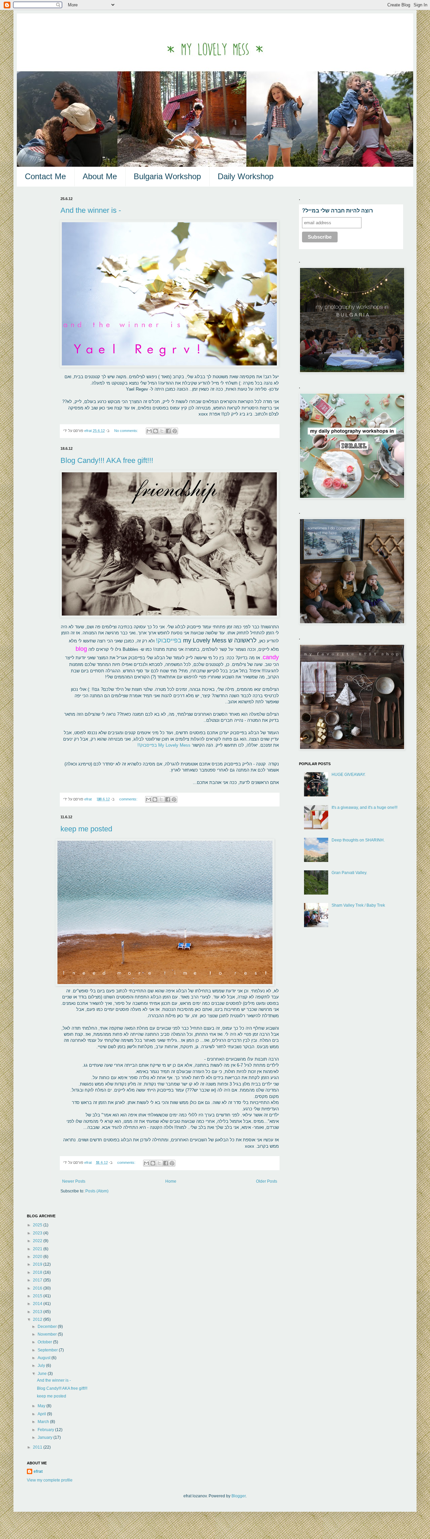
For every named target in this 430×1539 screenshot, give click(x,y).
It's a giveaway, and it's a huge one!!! (364, 807)
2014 (38, 1303)
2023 (38, 1233)
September (48, 1350)
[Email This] (149, 431)
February (46, 1429)
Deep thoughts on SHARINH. (358, 840)
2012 (38, 1319)
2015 (38, 1296)
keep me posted (86, 829)
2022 (38, 1240)
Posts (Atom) (97, 1191)
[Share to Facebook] (168, 431)
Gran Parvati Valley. (349, 872)
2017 (38, 1280)
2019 (38, 1264)
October (45, 1342)
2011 (38, 1447)
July (42, 1365)
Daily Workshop (245, 176)
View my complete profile (50, 1480)
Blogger (238, 1496)
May (42, 1406)
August (44, 1357)
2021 (38, 1249)
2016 (38, 1288)
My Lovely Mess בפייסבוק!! (163, 745)
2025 (38, 1225)
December (48, 1326)
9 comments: (116, 1162)
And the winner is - (90, 210)
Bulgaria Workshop (167, 176)
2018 (38, 1272)
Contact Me (45, 176)
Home (170, 1181)
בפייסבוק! (168, 640)
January (45, 1437)
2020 (38, 1256)
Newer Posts (73, 1181)
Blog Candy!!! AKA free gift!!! (106, 460)
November (48, 1334)
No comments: (126, 431)
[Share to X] (162, 431)
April (42, 1414)
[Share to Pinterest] (174, 431)
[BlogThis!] (155, 431)
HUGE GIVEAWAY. (349, 774)
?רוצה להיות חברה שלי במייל (337, 210)
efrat (38, 1471)
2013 (38, 1311)
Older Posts (266, 1181)
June (43, 1373)
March (44, 1421)
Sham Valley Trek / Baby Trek (358, 905)
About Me (100, 176)
